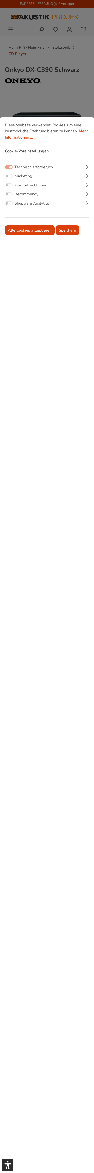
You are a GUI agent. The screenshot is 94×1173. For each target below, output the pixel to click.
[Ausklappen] (87, 166)
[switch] (9, 176)
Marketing (23, 176)
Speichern (67, 230)
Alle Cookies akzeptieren (30, 230)
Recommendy (26, 194)
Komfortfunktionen (30, 185)
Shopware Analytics (31, 203)
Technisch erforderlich (33, 167)
